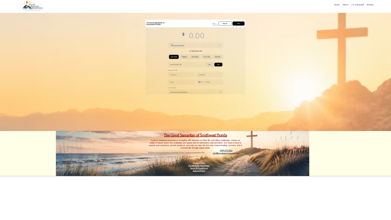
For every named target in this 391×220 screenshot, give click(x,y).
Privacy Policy (199, 163)
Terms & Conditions (199, 168)
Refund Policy (199, 171)
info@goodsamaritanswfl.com (226, 153)
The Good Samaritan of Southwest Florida (195, 135)
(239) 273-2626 (226, 150)
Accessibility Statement (199, 165)
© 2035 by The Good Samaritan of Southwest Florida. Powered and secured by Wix (176, 152)
